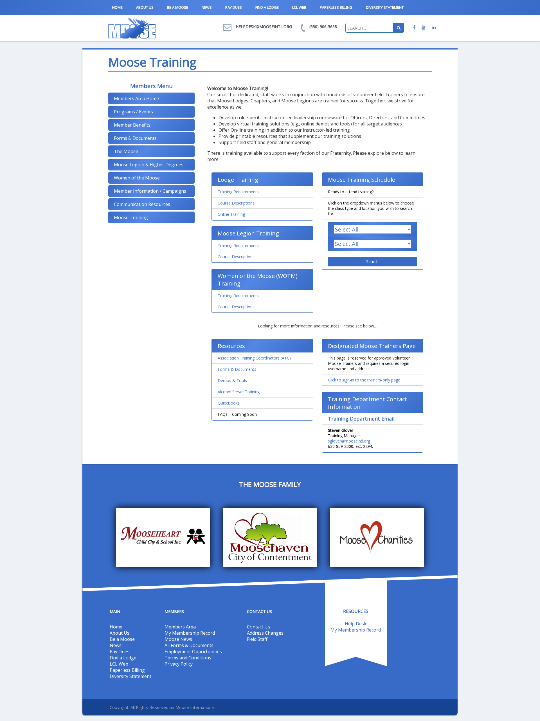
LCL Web (299, 7)
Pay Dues (233, 7)
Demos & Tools (232, 380)
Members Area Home (136, 98)
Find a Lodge (267, 7)
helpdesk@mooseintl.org (264, 26)
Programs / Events (133, 112)
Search (372, 261)
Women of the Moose (137, 178)
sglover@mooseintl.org (349, 441)
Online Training (231, 214)
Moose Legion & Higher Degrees (148, 164)
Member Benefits (132, 125)
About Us (145, 7)
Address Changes (265, 633)
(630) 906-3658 (323, 26)
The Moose (126, 151)
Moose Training (131, 217)
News (207, 7)
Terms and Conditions (188, 658)
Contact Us (258, 627)
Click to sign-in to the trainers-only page (364, 380)
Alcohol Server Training (239, 391)
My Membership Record (190, 633)
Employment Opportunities (193, 651)
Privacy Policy (179, 664)
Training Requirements (238, 191)
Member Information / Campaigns (150, 191)
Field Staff (257, 639)
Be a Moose (177, 7)
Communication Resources (142, 204)
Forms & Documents (135, 138)
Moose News (178, 639)
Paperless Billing (336, 7)
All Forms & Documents (189, 645)
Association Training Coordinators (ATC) (254, 358)
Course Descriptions (236, 203)
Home (117, 7)
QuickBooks (229, 403)
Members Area (180, 627)
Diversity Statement (385, 7)
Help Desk (355, 624)
